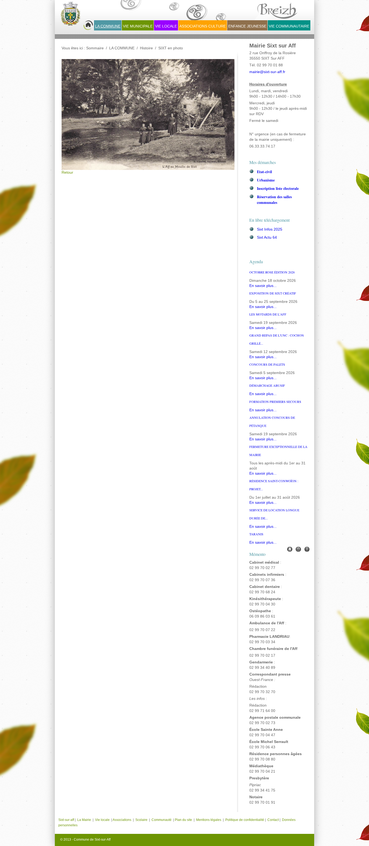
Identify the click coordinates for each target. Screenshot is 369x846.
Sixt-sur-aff (66, 820)
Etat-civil (264, 171)
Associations (122, 820)
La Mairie (84, 820)
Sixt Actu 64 (267, 237)
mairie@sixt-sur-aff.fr (267, 72)
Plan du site (183, 820)
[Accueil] (289, 549)
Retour (67, 172)
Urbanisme (266, 180)
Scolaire (141, 820)
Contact (273, 820)
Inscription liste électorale (278, 188)
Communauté (162, 820)
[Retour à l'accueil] (76, 16)
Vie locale (102, 820)
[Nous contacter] (298, 549)
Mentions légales (209, 820)
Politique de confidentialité (244, 820)
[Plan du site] (307, 549)
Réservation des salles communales (274, 199)
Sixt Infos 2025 (269, 229)
